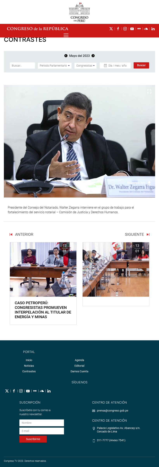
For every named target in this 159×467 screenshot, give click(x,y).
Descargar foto (136, 182)
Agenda (79, 360)
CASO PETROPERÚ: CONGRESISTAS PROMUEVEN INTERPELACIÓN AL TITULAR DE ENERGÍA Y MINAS (43, 310)
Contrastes (29, 371)
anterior (23, 234)
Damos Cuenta (79, 371)
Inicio (29, 360)
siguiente (135, 234)
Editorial (79, 365)
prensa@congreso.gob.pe (112, 410)
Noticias (29, 365)
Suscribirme (33, 439)
